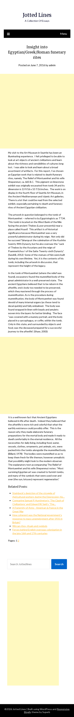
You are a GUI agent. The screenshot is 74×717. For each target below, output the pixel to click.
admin (52, 65)
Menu (63, 33)
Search (59, 564)
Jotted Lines (37, 15)
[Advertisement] (37, 111)
